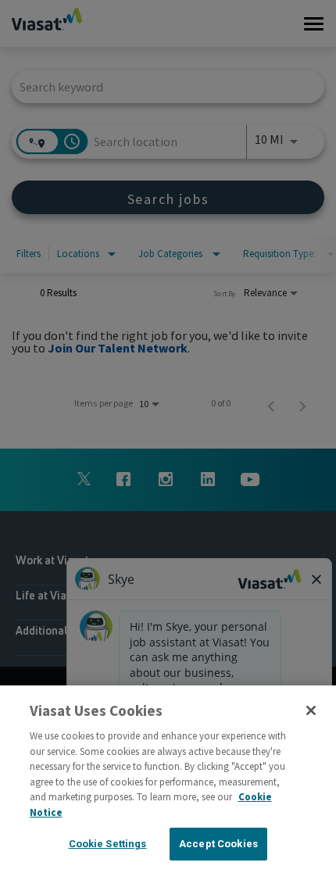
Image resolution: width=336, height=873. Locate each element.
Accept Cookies (218, 844)
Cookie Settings (108, 844)
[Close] (311, 710)
